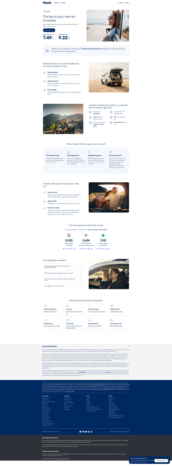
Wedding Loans (46, 407)
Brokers (88, 401)
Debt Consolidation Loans (48, 401)
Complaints (69, 391)
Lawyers (88, 404)
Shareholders (112, 411)
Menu (127, 3)
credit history (58, 160)
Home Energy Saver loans (115, 417)
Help (88, 399)
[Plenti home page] (47, 2)
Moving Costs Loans (47, 420)
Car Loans (44, 399)
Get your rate (49, 30)
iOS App (66, 407)
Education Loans (46, 417)
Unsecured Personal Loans (48, 424)
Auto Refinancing (46, 412)
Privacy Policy (121, 388)
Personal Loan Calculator (93, 407)
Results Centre (112, 404)
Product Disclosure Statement (97, 384)
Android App (67, 409)
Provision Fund (67, 401)
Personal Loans (45, 398)
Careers (111, 399)
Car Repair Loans (46, 425)
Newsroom (111, 403)
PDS (65, 404)
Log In (121, 3)
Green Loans (45, 406)
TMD (110, 401)
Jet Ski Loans (45, 419)
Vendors (89, 403)
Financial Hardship (113, 414)
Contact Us (111, 398)
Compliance (50, 431)
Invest (63, 3)
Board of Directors (113, 407)
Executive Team (112, 406)
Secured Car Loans (46, 422)
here (48, 368)
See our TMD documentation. (102, 389)
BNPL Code (111, 412)
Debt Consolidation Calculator (94, 409)
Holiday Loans (45, 403)
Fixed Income (67, 398)
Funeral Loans (45, 415)
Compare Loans (90, 406)
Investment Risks (68, 406)
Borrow (57, 3)
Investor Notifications (69, 403)
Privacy (58, 431)
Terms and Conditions (109, 388)
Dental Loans (45, 414)
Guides (88, 398)
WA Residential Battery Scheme (116, 415)
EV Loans (44, 404)
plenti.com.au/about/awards (62, 458)
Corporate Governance (114, 409)
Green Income (67, 399)
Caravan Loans (45, 411)
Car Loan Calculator (91, 411)
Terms (54, 431)
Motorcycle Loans (46, 409)
